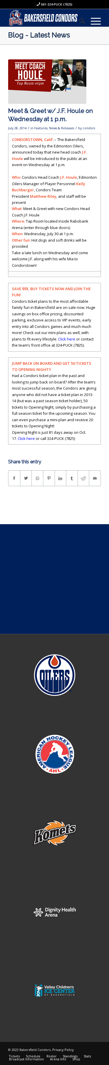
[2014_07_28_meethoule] (47, 81)
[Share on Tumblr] (72, 478)
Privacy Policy (63, 1049)
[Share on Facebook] (14, 478)
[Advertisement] (54, 579)
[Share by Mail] (95, 478)
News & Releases (61, 128)
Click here (66, 339)
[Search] (79, 20)
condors (89, 128)
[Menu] (93, 20)
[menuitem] (79, 20)
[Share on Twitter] (26, 478)
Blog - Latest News (39, 35)
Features (40, 128)
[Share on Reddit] (83, 478)
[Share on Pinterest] (49, 478)
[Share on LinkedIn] (60, 478)
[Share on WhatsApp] (37, 478)
